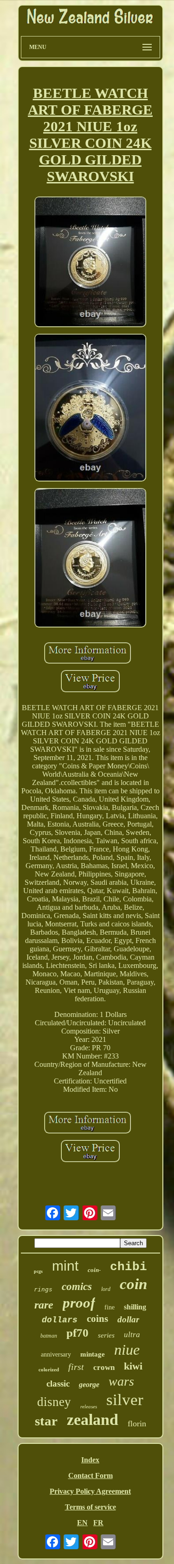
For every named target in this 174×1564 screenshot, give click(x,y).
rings (43, 1289)
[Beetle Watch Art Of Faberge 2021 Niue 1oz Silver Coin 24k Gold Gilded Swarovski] (90, 262)
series (106, 1335)
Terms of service (90, 1507)
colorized (49, 1369)
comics (77, 1286)
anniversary (56, 1354)
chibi (128, 1267)
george (89, 1384)
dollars (59, 1320)
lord (105, 1289)
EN (82, 1523)
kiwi (133, 1366)
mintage (92, 1354)
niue (127, 1349)
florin (137, 1423)
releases (88, 1406)
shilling (135, 1307)
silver (124, 1400)
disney (54, 1402)
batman (48, 1336)
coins (97, 1318)
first (76, 1367)
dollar (128, 1319)
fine (109, 1307)
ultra (132, 1334)
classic (58, 1383)
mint (65, 1265)
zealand (92, 1419)
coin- (94, 1269)
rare (43, 1305)
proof (79, 1303)
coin (133, 1284)
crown (104, 1367)
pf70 (77, 1333)
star (46, 1420)
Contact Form (90, 1475)
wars (121, 1381)
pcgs (38, 1271)
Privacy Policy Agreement (90, 1491)
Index (90, 1460)
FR (98, 1523)
